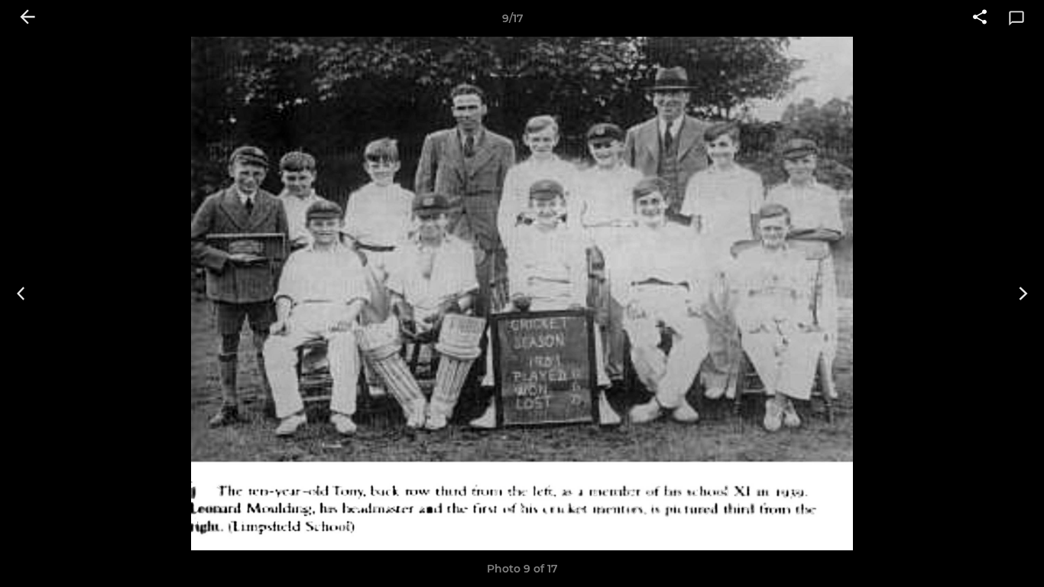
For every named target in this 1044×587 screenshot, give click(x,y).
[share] (980, 18)
